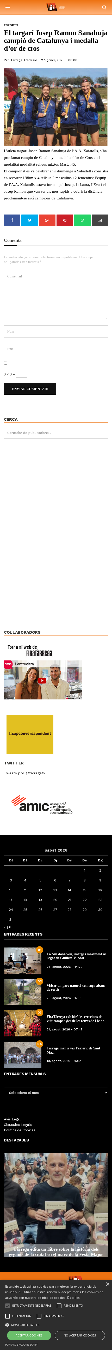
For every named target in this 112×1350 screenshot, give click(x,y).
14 (69, 890)
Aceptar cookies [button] (29, 1335)
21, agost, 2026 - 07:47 (65, 1029)
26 (40, 910)
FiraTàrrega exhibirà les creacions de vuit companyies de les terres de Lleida (75, 1019)
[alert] (56, 1315)
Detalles (73, 1297)
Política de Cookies (19, 1130)
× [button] (107, 1284)
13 (55, 890)
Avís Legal (12, 1119)
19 (40, 900)
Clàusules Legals (18, 1125)
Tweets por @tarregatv (24, 773)
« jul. (8, 927)
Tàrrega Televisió (23, 60)
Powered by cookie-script (21, 1344)
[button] (56, 1324)
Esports (11, 25)
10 (11, 890)
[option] (56, 1205)
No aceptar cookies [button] (80, 1335)
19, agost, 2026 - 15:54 (64, 1061)
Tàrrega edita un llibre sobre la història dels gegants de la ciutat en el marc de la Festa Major (56, 1252)
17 (11, 900)
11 (25, 890)
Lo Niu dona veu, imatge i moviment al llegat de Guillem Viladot (76, 956)
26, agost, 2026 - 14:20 (65, 967)
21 (69, 900)
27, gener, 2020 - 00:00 (59, 60)
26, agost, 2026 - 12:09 (65, 998)
